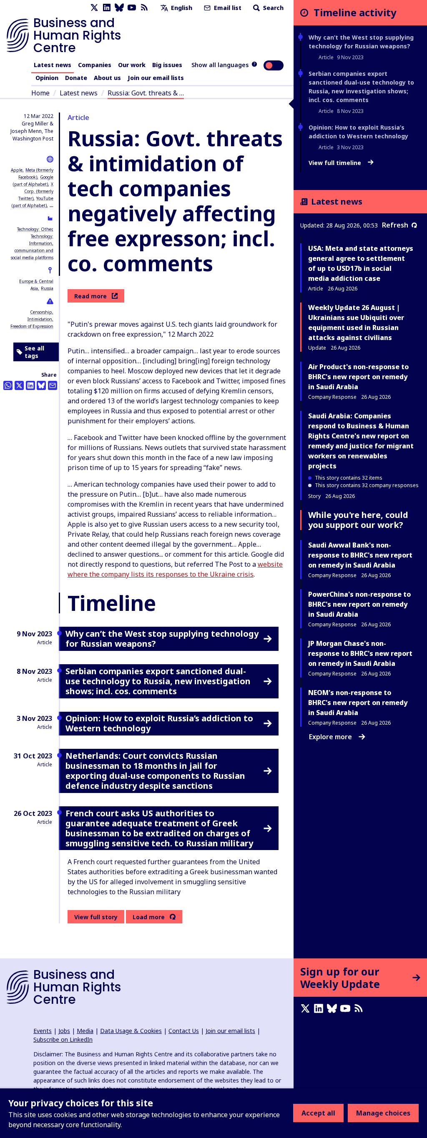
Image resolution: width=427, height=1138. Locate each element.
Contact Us (183, 1031)
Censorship (41, 312)
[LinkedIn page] (107, 7)
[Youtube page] (132, 7)
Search (272, 8)
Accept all (318, 1113)
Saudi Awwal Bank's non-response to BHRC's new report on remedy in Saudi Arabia (360, 555)
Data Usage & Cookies (131, 1031)
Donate (76, 78)
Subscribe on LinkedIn (63, 1039)
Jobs (64, 1031)
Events (42, 1031)
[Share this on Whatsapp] (8, 385)
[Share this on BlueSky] (41, 385)
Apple (17, 170)
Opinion (46, 78)
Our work (132, 65)
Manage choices (383, 1113)
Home (40, 93)
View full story (96, 917)
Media (85, 1031)
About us (107, 78)
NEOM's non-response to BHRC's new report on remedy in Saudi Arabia (357, 702)
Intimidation (40, 319)
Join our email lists (156, 78)
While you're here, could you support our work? (358, 519)
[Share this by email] (52, 385)
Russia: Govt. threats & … (146, 93)
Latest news (52, 65)
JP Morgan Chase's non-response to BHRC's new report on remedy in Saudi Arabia (360, 653)
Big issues (167, 65)
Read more (90, 296)
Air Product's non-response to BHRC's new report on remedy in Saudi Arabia (358, 376)
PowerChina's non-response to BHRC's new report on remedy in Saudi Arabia (359, 604)
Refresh (395, 225)
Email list (226, 8)
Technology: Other (34, 229)
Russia (47, 288)
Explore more (330, 736)
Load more (149, 917)
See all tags (34, 352)
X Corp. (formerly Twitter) (35, 191)
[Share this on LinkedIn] (30, 385)
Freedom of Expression (31, 326)
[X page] (94, 7)
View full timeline (336, 163)
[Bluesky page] (119, 7)
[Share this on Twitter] (19, 385)
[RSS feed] (144, 7)
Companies (94, 65)
